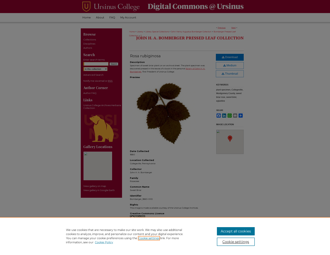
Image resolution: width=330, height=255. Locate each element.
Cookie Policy (104, 242)
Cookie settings (149, 238)
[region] (165, 236)
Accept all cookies (236, 231)
